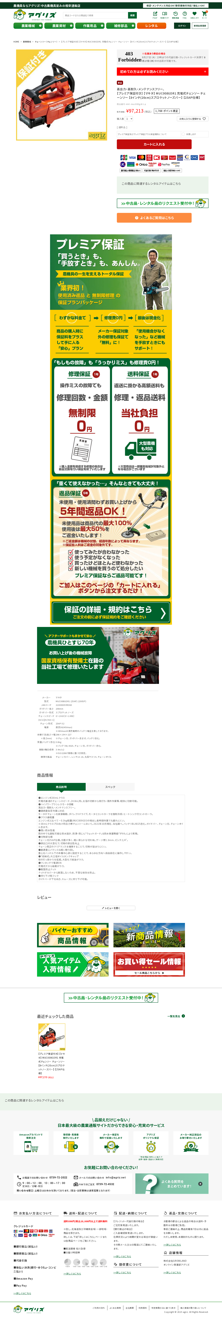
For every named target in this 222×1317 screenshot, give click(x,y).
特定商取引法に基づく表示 (163, 1307)
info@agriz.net (116, 1177)
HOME (16, 41)
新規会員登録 (200, 25)
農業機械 (28, 25)
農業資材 (59, 25)
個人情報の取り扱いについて (193, 1307)
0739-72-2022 (58, 1177)
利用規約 (143, 1307)
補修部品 (121, 25)
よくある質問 (115, 1307)
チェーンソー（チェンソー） (46, 41)
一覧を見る (173, 1016)
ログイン (182, 25)
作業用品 (90, 25)
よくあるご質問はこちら (154, 217)
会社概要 (130, 1307)
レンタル (151, 25)
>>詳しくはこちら (22, 1293)
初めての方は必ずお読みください (144, 71)
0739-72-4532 (105, 1184)
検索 (132, 15)
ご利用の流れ (99, 1307)
